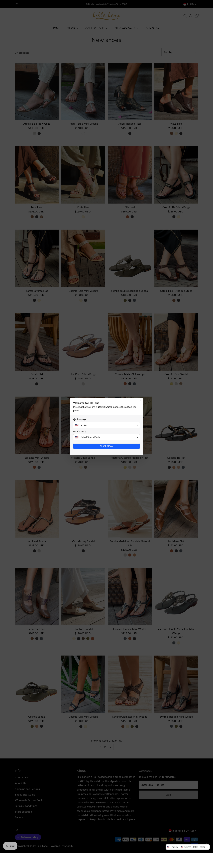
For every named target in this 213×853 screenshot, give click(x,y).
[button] (188, 847)
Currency (81, 431)
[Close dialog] (140, 401)
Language (81, 419)
